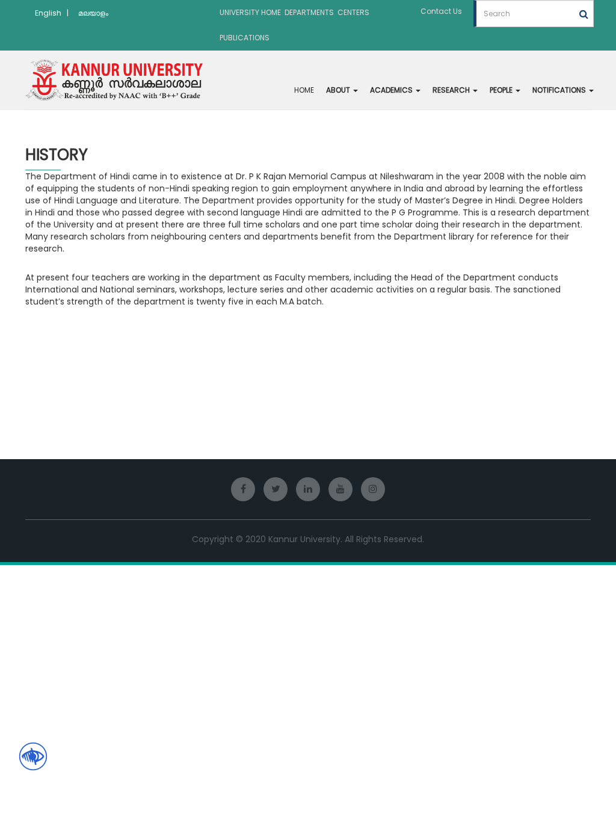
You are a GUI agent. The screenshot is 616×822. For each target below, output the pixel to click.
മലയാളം (93, 13)
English (48, 13)
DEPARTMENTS (309, 12)
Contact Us (441, 11)
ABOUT (339, 90)
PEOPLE (502, 90)
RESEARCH (452, 90)
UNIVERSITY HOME (250, 12)
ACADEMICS (392, 90)
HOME (304, 90)
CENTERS (353, 12)
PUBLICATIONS (245, 37)
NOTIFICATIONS (560, 90)
